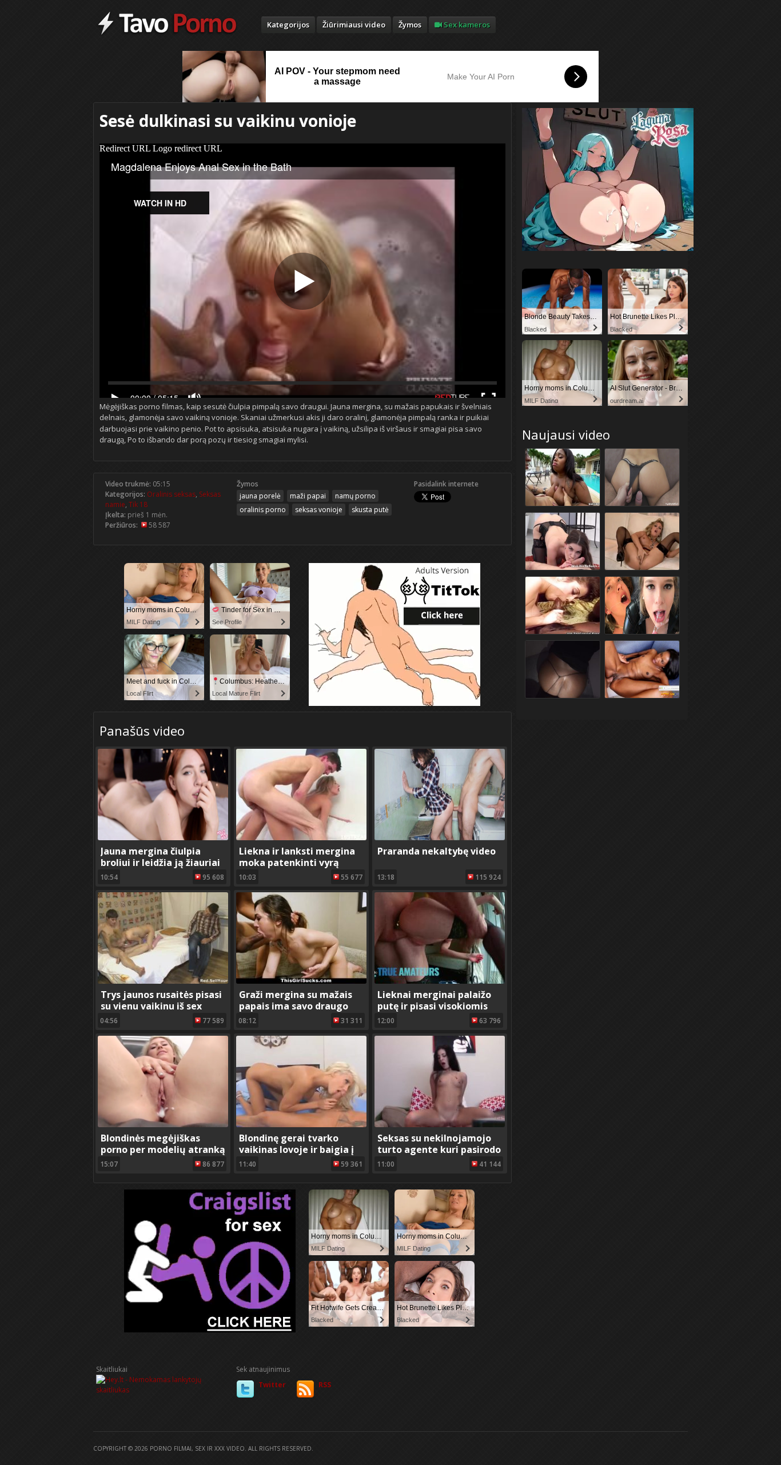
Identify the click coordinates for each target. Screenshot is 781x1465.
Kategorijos (288, 24)
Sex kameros (466, 24)
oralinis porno (263, 509)
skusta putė (370, 509)
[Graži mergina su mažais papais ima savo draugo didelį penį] (301, 981)
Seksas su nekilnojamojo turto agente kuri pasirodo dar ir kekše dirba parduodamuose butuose (439, 1155)
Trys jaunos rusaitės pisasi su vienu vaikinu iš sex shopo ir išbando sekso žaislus (161, 1011)
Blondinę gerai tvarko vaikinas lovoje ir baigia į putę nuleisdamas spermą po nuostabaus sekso (298, 1155)
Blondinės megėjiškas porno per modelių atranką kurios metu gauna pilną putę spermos (163, 1155)
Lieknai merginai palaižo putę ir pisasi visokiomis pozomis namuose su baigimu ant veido (434, 1011)
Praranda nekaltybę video (436, 851)
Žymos (410, 24)
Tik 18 (138, 504)
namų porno (355, 496)
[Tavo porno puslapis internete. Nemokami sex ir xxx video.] (167, 34)
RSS (324, 1385)
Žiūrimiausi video (353, 24)
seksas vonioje (318, 509)
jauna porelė (260, 496)
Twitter (272, 1385)
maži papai (308, 496)
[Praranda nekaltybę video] (439, 838)
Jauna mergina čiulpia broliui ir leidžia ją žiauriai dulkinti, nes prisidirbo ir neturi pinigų (160, 868)
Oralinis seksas (171, 494)
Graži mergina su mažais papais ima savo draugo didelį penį (295, 1006)
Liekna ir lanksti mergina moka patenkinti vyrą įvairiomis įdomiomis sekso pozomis (301, 868)
